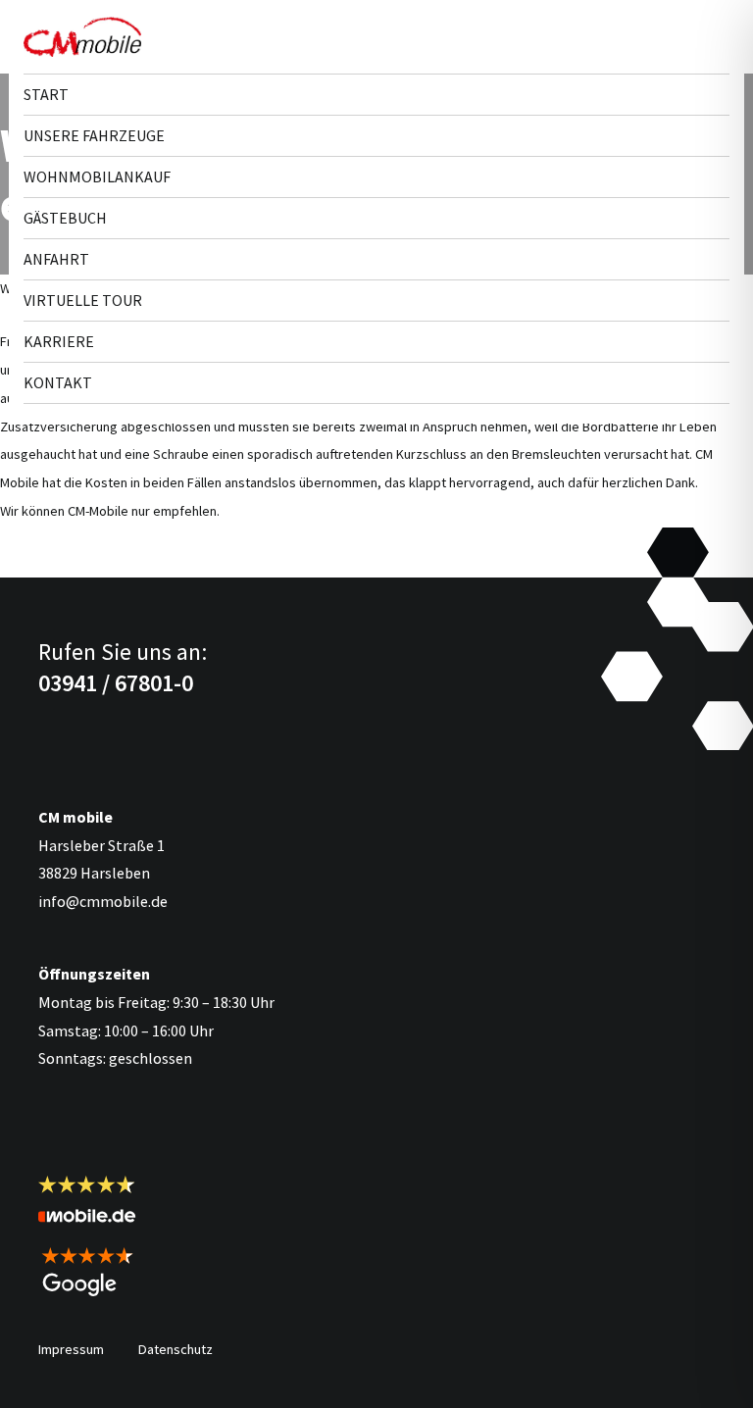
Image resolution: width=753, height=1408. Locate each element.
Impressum (71, 1349)
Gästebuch (65, 217)
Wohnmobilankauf (97, 176)
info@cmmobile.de (103, 901)
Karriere (59, 341)
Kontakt (58, 382)
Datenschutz (175, 1349)
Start (46, 94)
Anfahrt (56, 259)
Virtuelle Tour (83, 300)
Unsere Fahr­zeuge (94, 135)
